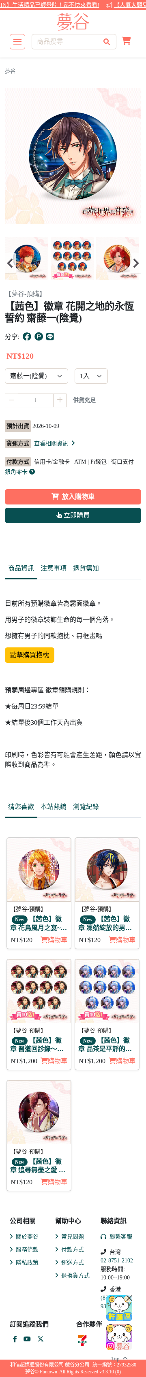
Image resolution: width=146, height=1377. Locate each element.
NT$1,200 (24, 1061)
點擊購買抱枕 (29, 654)
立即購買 (76, 515)
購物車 (57, 939)
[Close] (129, 1298)
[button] (126, 41)
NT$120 (21, 939)
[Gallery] (73, 263)
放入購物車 (78, 496)
